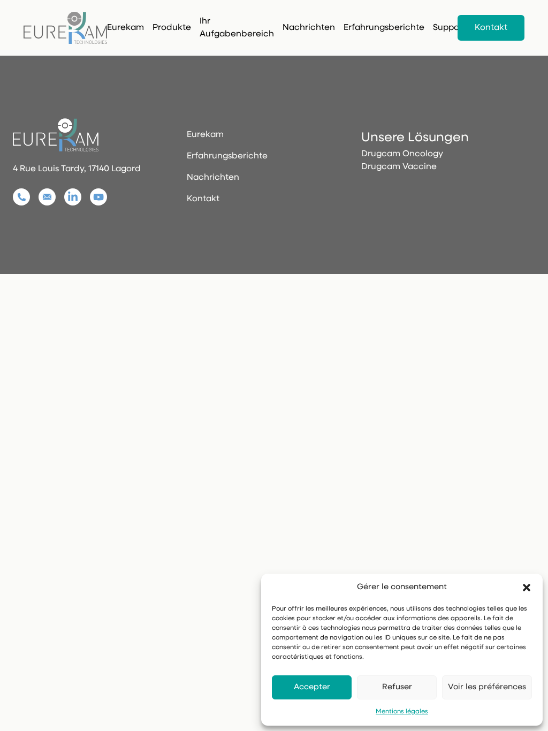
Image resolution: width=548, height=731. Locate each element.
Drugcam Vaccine (399, 167)
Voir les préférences (487, 687)
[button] (526, 587)
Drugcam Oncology (402, 154)
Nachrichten (309, 28)
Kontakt (491, 28)
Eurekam (125, 28)
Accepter (312, 687)
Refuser (397, 687)
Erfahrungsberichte (384, 28)
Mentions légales (402, 712)
